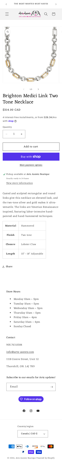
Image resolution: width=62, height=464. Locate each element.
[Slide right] (38, 89)
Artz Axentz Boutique (26, 458)
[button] (7, 14)
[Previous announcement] (6, 4)
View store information (19, 183)
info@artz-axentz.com (20, 352)
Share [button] (9, 266)
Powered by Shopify (45, 458)
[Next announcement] (55, 4)
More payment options (31, 165)
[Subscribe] (51, 387)
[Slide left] (23, 89)
